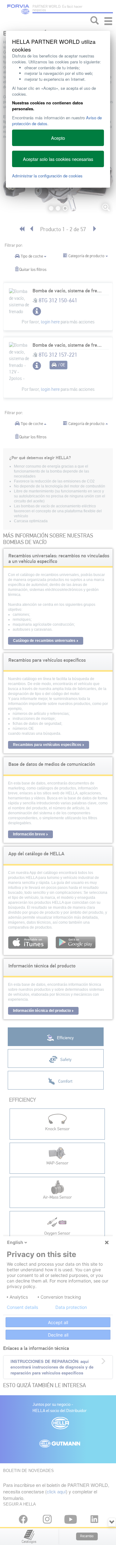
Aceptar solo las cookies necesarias (58, 159)
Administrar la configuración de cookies (47, 176)
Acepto (58, 138)
